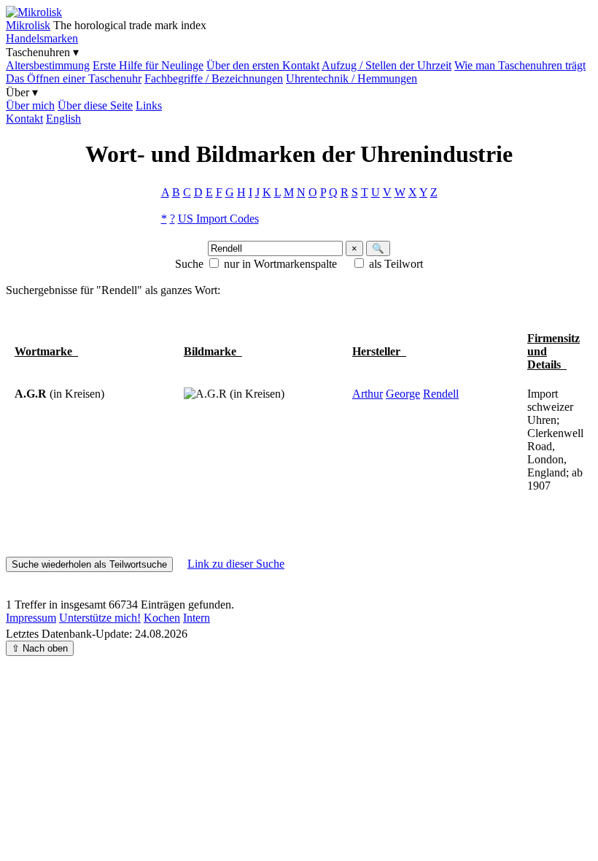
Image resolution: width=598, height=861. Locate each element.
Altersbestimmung (48, 65)
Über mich (30, 105)
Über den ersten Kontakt (262, 65)
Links (149, 105)
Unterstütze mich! (100, 617)
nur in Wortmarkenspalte (280, 264)
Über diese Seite (95, 105)
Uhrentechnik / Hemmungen (351, 78)
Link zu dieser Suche (235, 563)
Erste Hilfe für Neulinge (148, 65)
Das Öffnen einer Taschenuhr (73, 78)
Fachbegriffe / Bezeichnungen (213, 78)
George (403, 393)
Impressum (31, 617)
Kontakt (24, 118)
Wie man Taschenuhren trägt (520, 65)
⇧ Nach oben (40, 648)
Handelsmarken (42, 38)
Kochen (162, 617)
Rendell (441, 393)
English (63, 118)
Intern (196, 617)
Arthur (367, 393)
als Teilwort (396, 264)
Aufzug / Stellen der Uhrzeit (386, 65)
